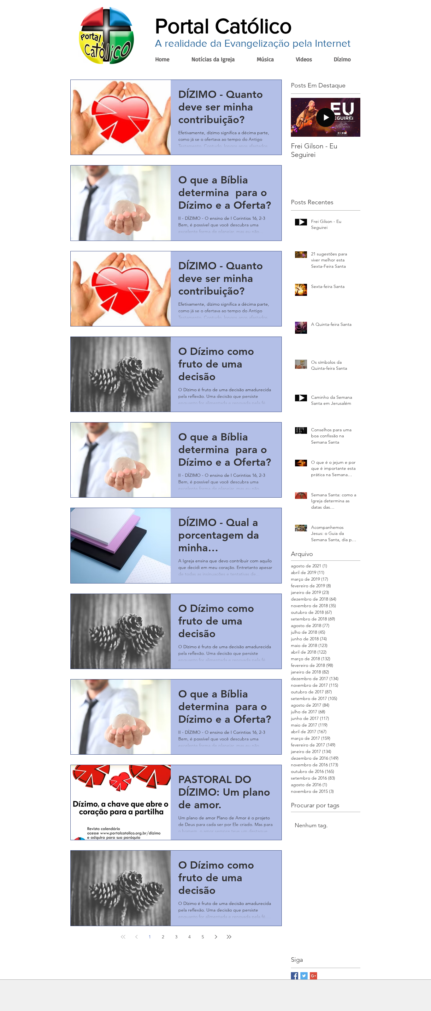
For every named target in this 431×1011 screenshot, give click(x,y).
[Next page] (215, 936)
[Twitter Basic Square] (304, 975)
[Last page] (229, 936)
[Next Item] (350, 117)
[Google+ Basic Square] (313, 975)
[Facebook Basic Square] (294, 975)
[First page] (123, 936)
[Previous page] (136, 936)
